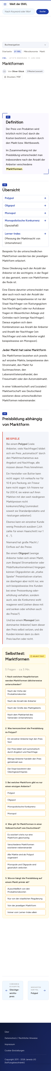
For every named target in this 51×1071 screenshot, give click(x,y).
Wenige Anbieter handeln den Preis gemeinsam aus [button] (24, 760)
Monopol (10, 213)
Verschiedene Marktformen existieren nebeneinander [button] (20, 846)
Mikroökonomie (31, 51)
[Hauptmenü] (5, 4)
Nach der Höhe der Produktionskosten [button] (16, 692)
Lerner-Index (12, 233)
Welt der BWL (18, 4)
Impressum (10, 1044)
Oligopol (10, 205)
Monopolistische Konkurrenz (22, 220)
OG (4, 71)
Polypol (9, 198)
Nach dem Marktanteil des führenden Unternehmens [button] (20, 716)
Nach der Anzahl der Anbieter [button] (21, 701)
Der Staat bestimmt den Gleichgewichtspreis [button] (19, 770)
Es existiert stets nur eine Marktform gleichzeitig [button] (20, 836)
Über (7, 1032)
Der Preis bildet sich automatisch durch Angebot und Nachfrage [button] (23, 750)
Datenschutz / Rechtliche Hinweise (21, 1038)
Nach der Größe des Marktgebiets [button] (24, 708)
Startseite (7, 51)
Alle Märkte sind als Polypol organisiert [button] (20, 856)
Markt (42, 51)
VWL (18, 51)
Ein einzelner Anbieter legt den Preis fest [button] (25, 740)
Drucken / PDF (14, 77)
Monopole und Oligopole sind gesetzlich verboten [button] (21, 866)
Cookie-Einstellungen (14, 1050)
